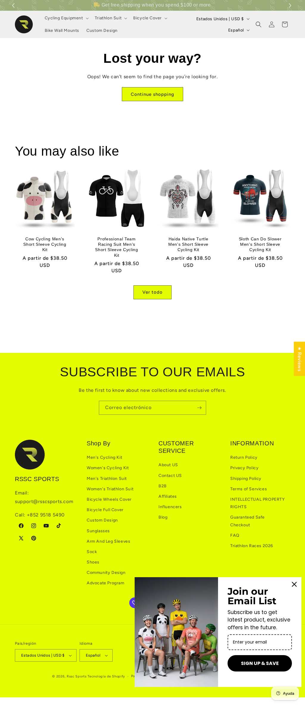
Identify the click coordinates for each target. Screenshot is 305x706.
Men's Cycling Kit (104, 457)
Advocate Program (106, 583)
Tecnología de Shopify (106, 676)
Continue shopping (152, 94)
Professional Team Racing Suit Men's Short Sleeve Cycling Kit (116, 247)
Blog (162, 517)
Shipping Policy (246, 478)
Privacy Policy (244, 467)
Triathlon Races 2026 (251, 545)
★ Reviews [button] (299, 358)
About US (168, 464)
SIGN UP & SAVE (260, 663)
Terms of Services (248, 488)
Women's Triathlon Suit (110, 488)
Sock (92, 551)
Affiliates (167, 496)
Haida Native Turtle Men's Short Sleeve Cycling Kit (188, 244)
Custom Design (102, 520)
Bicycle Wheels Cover (109, 499)
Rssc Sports (77, 676)
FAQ (234, 535)
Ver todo (152, 292)
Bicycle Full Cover (105, 509)
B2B (162, 486)
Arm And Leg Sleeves (108, 541)
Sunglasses (98, 530)
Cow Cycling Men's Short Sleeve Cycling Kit (44, 244)
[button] (291, 5)
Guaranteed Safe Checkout (247, 521)
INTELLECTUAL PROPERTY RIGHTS (257, 503)
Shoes (93, 562)
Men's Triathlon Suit (107, 478)
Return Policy (244, 457)
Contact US (170, 475)
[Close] (294, 584)
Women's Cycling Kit (108, 467)
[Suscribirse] (199, 408)
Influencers (170, 506)
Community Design (106, 572)
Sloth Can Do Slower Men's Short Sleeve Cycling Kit (260, 244)
